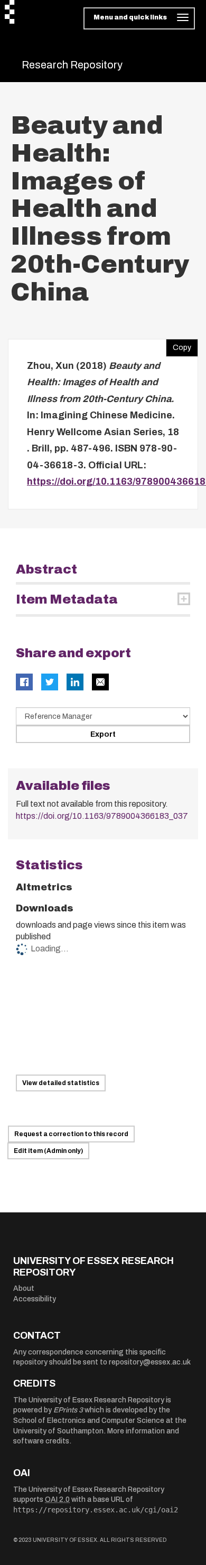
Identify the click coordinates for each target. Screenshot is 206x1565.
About (23, 1288)
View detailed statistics (60, 1083)
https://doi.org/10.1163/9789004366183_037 (102, 815)
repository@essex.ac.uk (150, 1362)
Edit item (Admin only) (48, 1151)
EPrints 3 (68, 1410)
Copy (178, 345)
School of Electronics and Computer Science (88, 1420)
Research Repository (72, 65)
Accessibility (34, 1299)
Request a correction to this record (71, 1134)
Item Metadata (67, 599)
